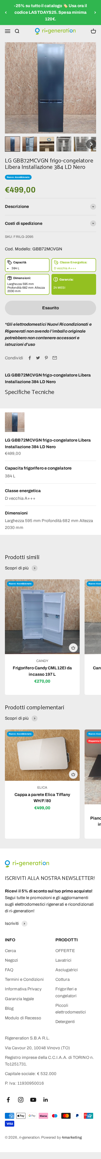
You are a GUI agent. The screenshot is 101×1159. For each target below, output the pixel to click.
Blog (9, 1008)
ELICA (42, 787)
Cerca (10, 950)
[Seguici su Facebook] (8, 1099)
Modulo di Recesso (23, 1018)
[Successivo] (95, 12)
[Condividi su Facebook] (29, 358)
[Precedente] (6, 12)
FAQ (9, 970)
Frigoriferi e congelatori (66, 992)
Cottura (62, 979)
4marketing (72, 1137)
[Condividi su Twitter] (38, 358)
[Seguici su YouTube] (33, 1099)
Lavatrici (63, 960)
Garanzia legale (19, 999)
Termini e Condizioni (24, 979)
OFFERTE (65, 950)
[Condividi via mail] (54, 358)
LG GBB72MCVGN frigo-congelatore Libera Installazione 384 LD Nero (48, 443)
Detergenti (65, 1021)
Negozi (11, 960)
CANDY (42, 661)
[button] (12, 144)
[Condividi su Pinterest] (46, 358)
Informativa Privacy (23, 989)
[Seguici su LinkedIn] (45, 1099)
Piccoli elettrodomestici (70, 1008)
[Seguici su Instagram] (20, 1099)
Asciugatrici (66, 970)
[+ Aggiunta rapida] (73, 647)
